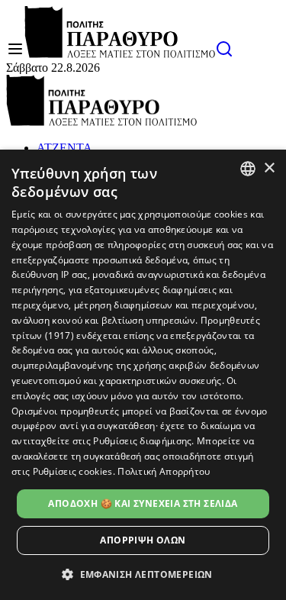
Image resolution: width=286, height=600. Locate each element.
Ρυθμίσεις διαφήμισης (142, 440)
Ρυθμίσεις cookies (73, 471)
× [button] (269, 168)
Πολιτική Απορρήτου (163, 471)
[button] (143, 573)
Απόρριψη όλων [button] (142, 540)
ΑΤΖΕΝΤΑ (64, 147)
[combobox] (247, 168)
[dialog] (143, 375)
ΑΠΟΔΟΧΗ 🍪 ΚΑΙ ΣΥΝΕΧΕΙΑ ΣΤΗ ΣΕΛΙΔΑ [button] (142, 503)
